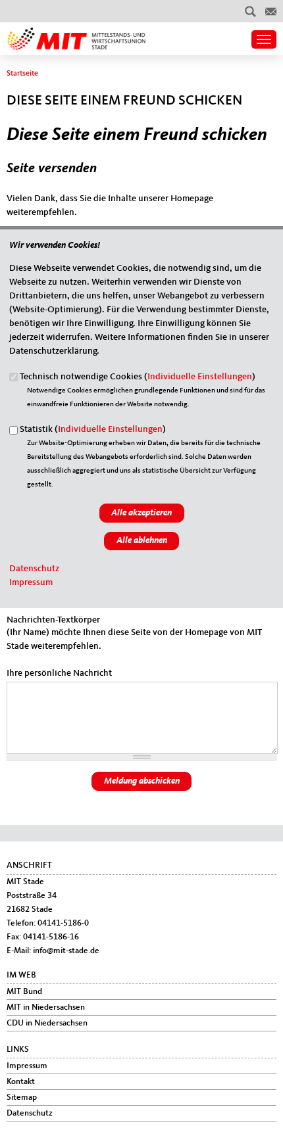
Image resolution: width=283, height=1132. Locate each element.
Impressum (31, 582)
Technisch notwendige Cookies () (137, 376)
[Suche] (250, 11)
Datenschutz (34, 568)
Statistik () (93, 429)
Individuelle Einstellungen (199, 376)
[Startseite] (77, 33)
